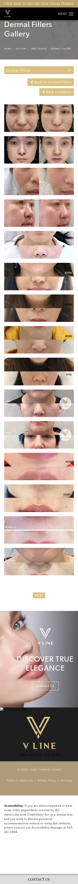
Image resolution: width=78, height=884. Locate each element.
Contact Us (45, 686)
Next (39, 595)
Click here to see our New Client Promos (39, 4)
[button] (71, 14)
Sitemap (66, 780)
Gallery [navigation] (21, 49)
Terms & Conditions (19, 780)
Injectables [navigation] (39, 49)
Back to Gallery (59, 92)
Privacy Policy (47, 780)
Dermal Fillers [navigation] (61, 49)
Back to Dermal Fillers (53, 82)
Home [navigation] (8, 49)
